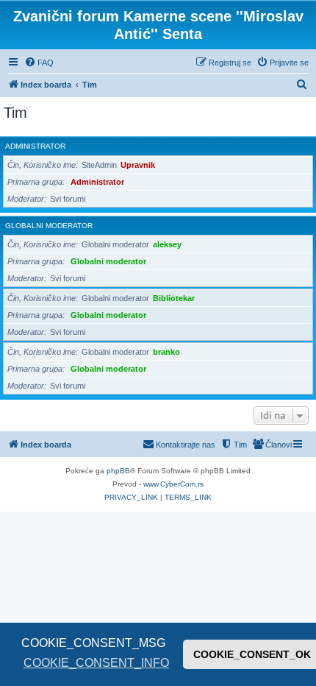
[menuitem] (39, 62)
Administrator (35, 146)
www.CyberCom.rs (173, 484)
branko (166, 351)
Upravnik (138, 164)
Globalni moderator (49, 226)
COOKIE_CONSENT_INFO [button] (96, 663)
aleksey (167, 244)
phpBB (118, 471)
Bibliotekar (174, 298)
